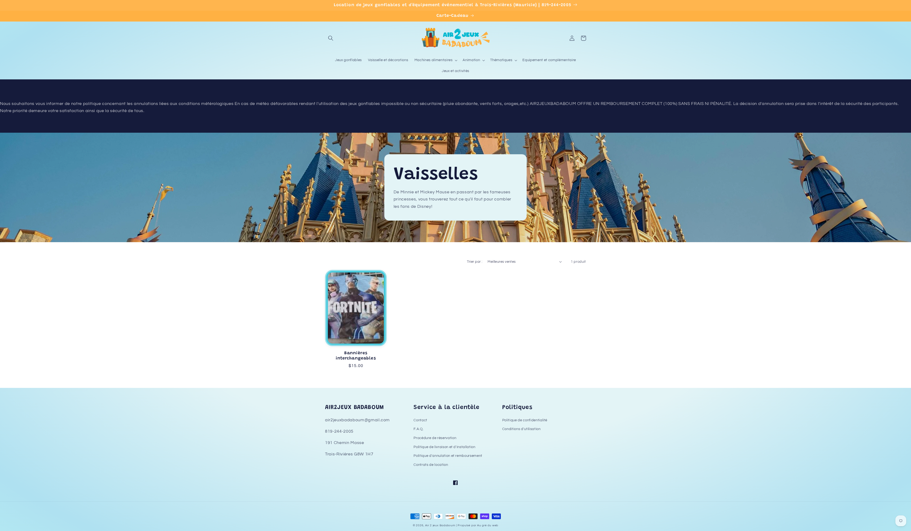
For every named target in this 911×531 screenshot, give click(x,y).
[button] (330, 38)
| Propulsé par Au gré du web (477, 525)
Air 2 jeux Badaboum (440, 525)
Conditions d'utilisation (521, 429)
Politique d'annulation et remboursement (448, 456)
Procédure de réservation (435, 438)
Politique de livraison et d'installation (444, 447)
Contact (420, 420)
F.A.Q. (418, 429)
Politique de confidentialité (524, 420)
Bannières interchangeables (356, 356)
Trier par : (474, 261)
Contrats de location (431, 465)
